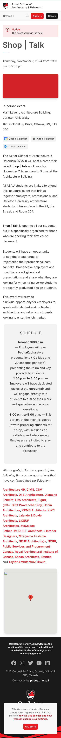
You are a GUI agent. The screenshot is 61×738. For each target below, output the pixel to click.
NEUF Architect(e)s (32, 541)
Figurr (42, 500)
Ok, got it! (30, 726)
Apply (36, 16)
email (45, 680)
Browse (7, 15)
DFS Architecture (31, 494)
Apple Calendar (45, 138)
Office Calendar (17, 146)
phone (34, 680)
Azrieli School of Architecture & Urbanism (26, 6)
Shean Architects (27, 557)
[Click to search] (27, 16)
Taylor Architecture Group (27, 562)
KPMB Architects (34, 510)
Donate (52, 16)
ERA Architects (25, 500)
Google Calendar (18, 138)
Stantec (46, 557)
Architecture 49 (14, 489)
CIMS (30, 489)
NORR (52, 541)
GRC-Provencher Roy (27, 505)
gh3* (6, 505)
